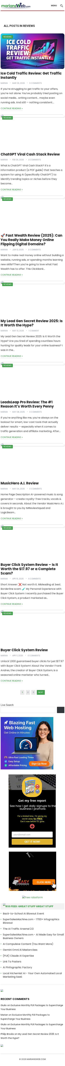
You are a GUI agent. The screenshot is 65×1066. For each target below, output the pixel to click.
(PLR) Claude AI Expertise (18, 956)
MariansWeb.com (36, 1059)
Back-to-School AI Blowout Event (23, 913)
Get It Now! (32, 841)
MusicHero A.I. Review (20, 483)
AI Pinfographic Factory (17, 967)
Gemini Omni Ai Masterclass (20, 950)
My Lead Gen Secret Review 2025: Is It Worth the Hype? (32, 323)
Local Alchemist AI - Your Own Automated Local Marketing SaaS (32, 975)
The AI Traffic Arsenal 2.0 (18, 929)
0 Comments (35, 83)
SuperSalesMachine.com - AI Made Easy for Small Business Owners (33, 936)
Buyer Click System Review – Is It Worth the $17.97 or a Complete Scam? (29, 569)
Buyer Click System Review (24, 650)
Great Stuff (44, 906)
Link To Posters (12, 961)
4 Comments (34, 578)
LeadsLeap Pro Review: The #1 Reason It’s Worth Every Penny (27, 404)
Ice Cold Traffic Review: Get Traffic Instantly (31, 75)
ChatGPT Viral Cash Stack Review (30, 154)
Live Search (7, 705)
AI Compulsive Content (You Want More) (28, 944)
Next (40, 692)
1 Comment (34, 330)
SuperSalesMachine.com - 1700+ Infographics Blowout (31, 921)
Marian (4, 83)
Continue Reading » (12, 108)
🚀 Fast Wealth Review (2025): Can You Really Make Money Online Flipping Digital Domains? (31, 240)
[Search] (60, 710)
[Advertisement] (33, 17)
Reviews (7, 36)
